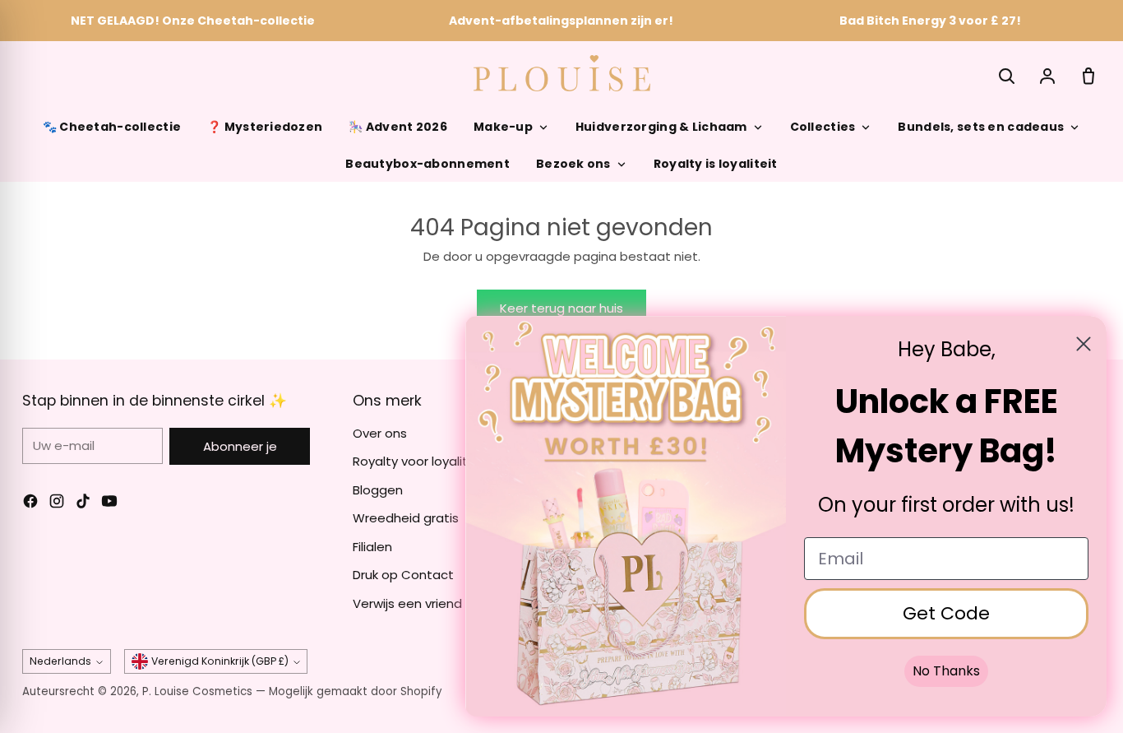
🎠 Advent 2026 (398, 126)
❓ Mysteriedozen (264, 126)
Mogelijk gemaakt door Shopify (355, 691)
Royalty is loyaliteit (716, 163)
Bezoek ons (573, 163)
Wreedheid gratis (406, 518)
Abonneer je (240, 446)
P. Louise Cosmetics (197, 691)
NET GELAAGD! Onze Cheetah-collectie (193, 20)
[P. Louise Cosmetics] (562, 73)
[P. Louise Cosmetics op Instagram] (57, 504)
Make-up (503, 126)
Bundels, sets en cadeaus (981, 126)
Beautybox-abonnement (427, 163)
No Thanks (946, 670)
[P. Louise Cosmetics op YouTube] (109, 504)
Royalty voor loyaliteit (418, 461)
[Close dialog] (1083, 344)
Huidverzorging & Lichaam (661, 126)
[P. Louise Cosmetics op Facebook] (30, 504)
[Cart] (1088, 76)
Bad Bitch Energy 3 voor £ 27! (930, 20)
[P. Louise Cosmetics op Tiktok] (83, 504)
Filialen (372, 546)
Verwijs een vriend (407, 603)
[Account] (1047, 76)
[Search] (1006, 76)
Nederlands (60, 661)
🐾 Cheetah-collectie (112, 126)
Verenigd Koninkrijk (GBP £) (220, 661)
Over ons (380, 433)
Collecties (823, 126)
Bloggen (378, 490)
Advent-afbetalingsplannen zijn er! (561, 20)
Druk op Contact (403, 574)
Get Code (946, 613)
